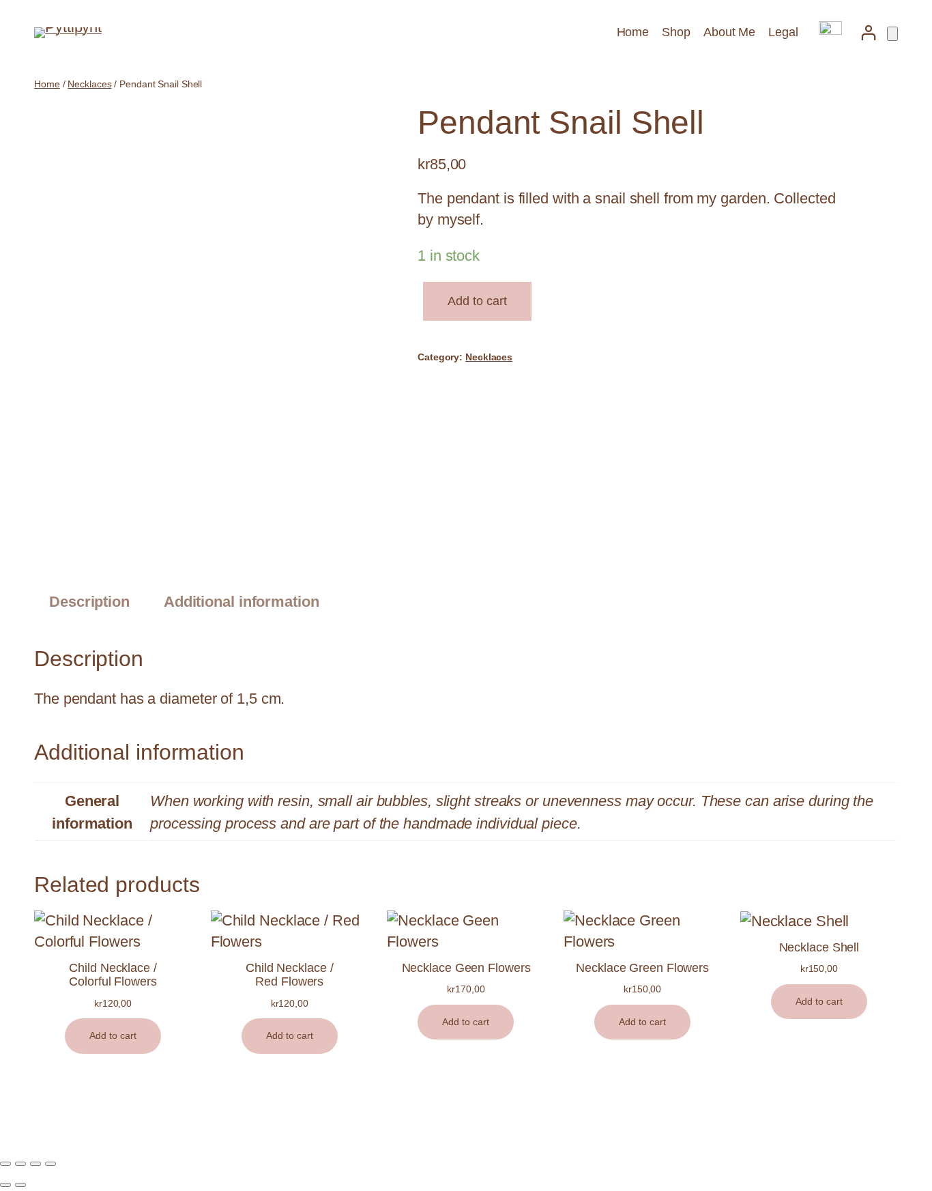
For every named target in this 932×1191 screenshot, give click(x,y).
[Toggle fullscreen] (20, 1164)
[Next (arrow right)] (20, 1185)
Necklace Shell (819, 947)
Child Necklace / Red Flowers (289, 974)
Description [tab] (89, 601)
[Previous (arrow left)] (5, 1185)
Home (47, 83)
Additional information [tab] (241, 601)
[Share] (35, 1164)
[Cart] (892, 34)
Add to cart (477, 301)
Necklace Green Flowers (642, 968)
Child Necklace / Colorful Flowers (112, 974)
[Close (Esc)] (50, 1164)
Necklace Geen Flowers (466, 968)
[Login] (868, 32)
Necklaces (89, 83)
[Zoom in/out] (5, 1164)
